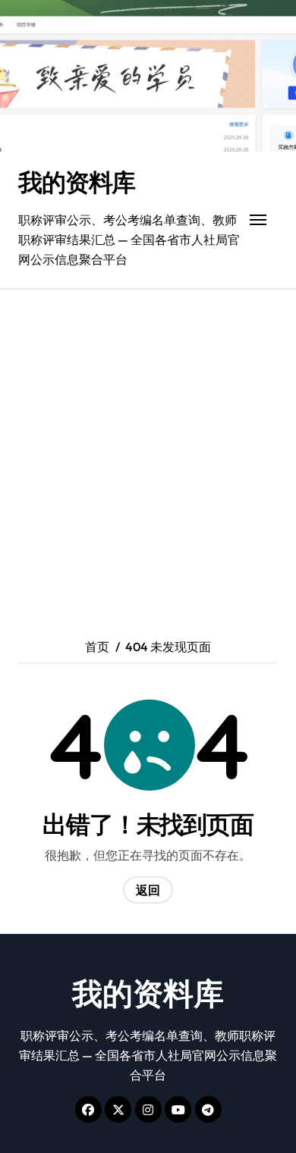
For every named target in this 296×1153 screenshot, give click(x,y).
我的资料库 (76, 182)
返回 (148, 890)
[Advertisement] (148, 445)
